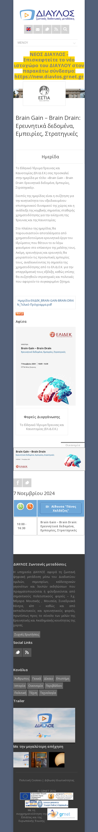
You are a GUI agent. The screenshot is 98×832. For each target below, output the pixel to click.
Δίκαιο (48, 679)
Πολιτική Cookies (30, 780)
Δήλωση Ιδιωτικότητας (59, 780)
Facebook (17, 482)
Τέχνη (33, 693)
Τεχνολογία (48, 693)
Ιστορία (20, 686)
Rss (56, 29)
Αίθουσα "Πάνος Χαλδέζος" (63, 509)
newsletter (37, 29)
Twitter (47, 29)
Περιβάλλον (54, 686)
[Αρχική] (47, 14)
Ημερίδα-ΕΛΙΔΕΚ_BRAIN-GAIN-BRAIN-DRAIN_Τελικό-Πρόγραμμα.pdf (45, 303)
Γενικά (36, 679)
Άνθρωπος (22, 679)
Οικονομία (72, 445)
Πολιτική (20, 693)
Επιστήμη (62, 679)
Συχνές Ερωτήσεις (27, 634)
